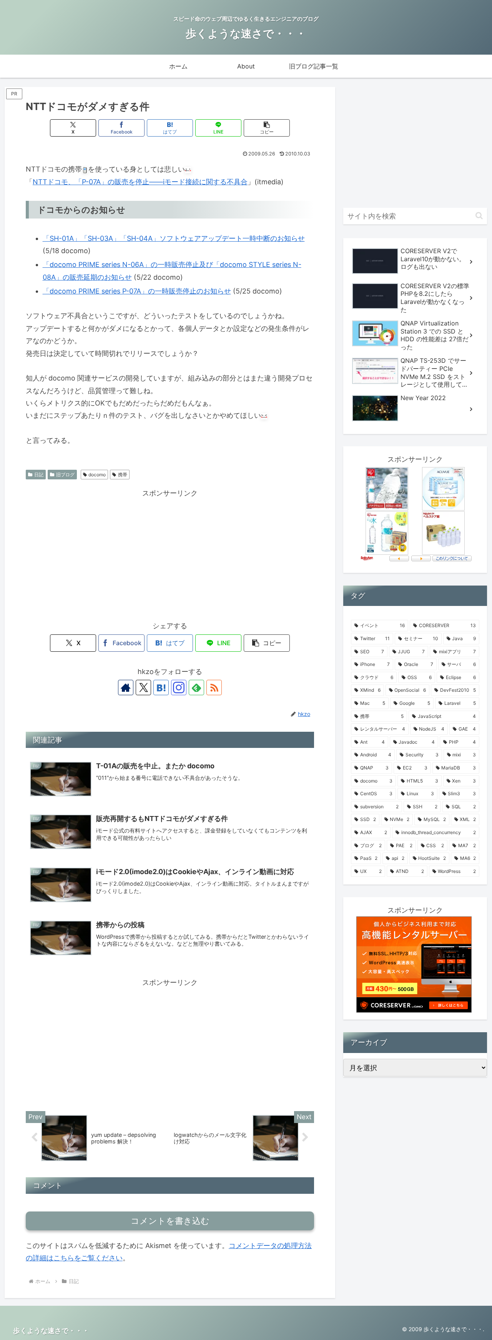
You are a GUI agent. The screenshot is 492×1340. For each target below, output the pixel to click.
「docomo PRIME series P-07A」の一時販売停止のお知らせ (137, 291)
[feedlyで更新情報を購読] (196, 687)
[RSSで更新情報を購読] (214, 687)
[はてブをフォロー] (161, 687)
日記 (38, 474)
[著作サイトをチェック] (125, 687)
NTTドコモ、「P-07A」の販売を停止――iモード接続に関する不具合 (140, 182)
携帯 (122, 474)
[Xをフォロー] (143, 687)
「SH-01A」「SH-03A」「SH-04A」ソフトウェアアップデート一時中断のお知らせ (174, 238)
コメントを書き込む (170, 1221)
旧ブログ (65, 474)
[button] (267, 128)
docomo (97, 474)
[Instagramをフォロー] (178, 687)
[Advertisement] (170, 553)
